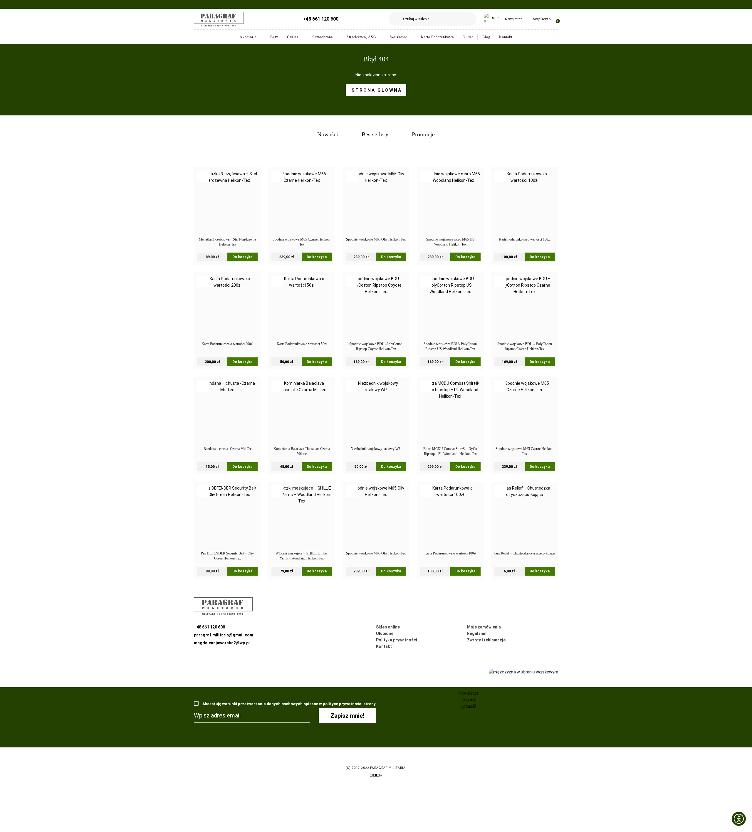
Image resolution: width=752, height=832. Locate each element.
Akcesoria (248, 37)
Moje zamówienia (484, 627)
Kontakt (505, 37)
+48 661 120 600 (320, 19)
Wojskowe (398, 37)
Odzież (292, 37)
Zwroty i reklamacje (486, 640)
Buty (274, 37)
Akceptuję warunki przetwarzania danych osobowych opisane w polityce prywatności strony (289, 704)
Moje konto (541, 19)
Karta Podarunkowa (437, 37)
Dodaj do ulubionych (203, 176)
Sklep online (388, 627)
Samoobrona (322, 37)
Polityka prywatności (396, 640)
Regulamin (477, 633)
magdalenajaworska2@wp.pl (222, 643)
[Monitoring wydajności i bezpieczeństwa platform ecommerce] (376, 776)
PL (493, 19)
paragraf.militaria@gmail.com (223, 635)
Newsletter (513, 19)
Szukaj (469, 19)
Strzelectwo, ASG (361, 37)
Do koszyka (242, 257)
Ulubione (384, 633)
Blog (486, 37)
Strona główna (377, 90)
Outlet (468, 37)
